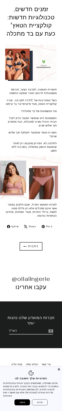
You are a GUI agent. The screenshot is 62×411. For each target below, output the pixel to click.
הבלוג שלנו (32, 364)
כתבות (32, 246)
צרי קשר (46, 364)
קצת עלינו (16, 364)
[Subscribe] (50, 331)
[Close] (59, 369)
